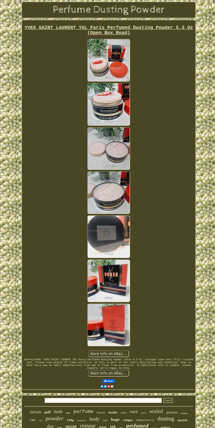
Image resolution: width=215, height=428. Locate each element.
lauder (113, 412)
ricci (40, 420)
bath (58, 411)
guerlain (172, 412)
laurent (101, 412)
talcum (35, 412)
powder (55, 418)
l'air (32, 420)
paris (143, 413)
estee (105, 420)
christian (184, 413)
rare (134, 411)
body (95, 419)
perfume (83, 411)
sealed (156, 411)
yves (123, 412)
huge (115, 419)
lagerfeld (182, 420)
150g (70, 420)
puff (47, 412)
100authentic (145, 420)
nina (68, 413)
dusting (166, 418)
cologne (128, 420)
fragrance (81, 420)
